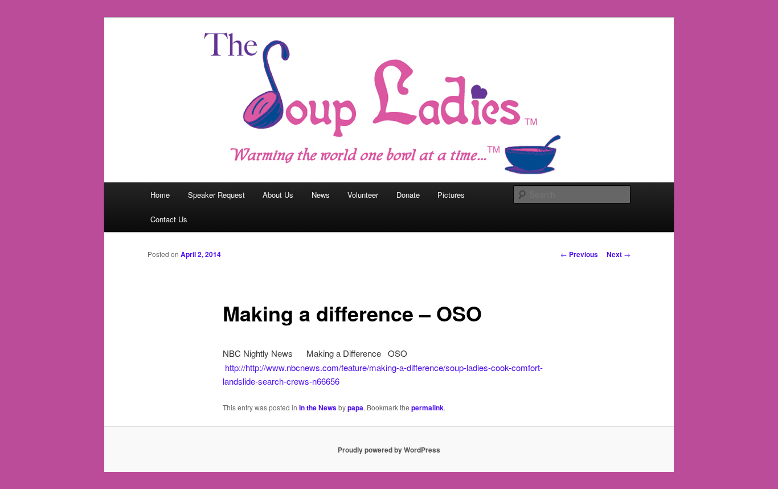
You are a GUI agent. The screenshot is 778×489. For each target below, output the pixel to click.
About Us (278, 194)
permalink (427, 407)
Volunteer (362, 194)
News (321, 194)
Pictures (451, 194)
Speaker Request (216, 194)
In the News (318, 407)
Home (160, 194)
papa (355, 407)
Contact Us (168, 219)
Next (618, 254)
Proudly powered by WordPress (389, 450)
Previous (579, 254)
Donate (408, 194)
